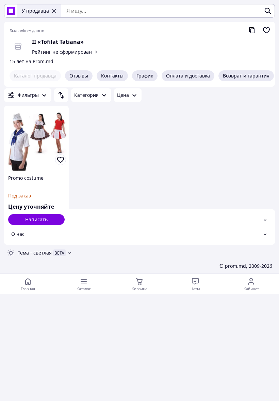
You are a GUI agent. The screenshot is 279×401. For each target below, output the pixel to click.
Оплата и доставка (188, 75)
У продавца (35, 10)
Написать (36, 219)
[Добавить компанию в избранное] (266, 30)
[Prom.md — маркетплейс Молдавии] (10, 10)
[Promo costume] (36, 138)
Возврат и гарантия (246, 75)
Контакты (112, 75)
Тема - (35, 252)
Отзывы (78, 75)
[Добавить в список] (60, 159)
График (144, 75)
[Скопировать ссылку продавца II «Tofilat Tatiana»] (252, 30)
